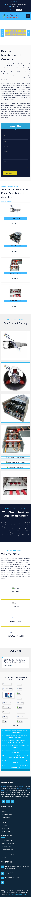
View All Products (6, 201)
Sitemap (5, 826)
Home (4, 811)
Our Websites (6, 831)
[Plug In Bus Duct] (15, 210)
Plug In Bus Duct (15, 218)
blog (4, 820)
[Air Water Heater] (10, 15)
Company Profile (7, 814)
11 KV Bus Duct (15, 301)
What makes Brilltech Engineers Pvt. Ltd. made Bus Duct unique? (16, 736)
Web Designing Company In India (17, 894)
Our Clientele (6, 817)
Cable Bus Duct (15, 246)
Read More (15, 224)
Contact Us (6, 828)
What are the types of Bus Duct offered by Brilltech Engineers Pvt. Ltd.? (16, 741)
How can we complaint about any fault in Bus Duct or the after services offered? (16, 756)
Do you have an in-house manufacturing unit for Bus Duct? (16, 751)
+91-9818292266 (11, 4)
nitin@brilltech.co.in (16, 6)
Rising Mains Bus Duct (9, 852)
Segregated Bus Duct (8, 843)
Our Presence (6, 823)
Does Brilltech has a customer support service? (16, 761)
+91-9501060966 (21, 4)
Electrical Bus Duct (15, 273)
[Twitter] (19, 10)
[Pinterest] (21, 10)
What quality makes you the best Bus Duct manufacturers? (16, 766)
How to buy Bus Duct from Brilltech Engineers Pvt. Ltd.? (16, 746)
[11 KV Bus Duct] (15, 292)
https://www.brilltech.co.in (12, 877)
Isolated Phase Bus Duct (9, 855)
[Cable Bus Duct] (15, 237)
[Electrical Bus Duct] (15, 265)
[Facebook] (17, 10)
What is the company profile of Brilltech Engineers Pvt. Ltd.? (16, 731)
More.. (4, 858)
